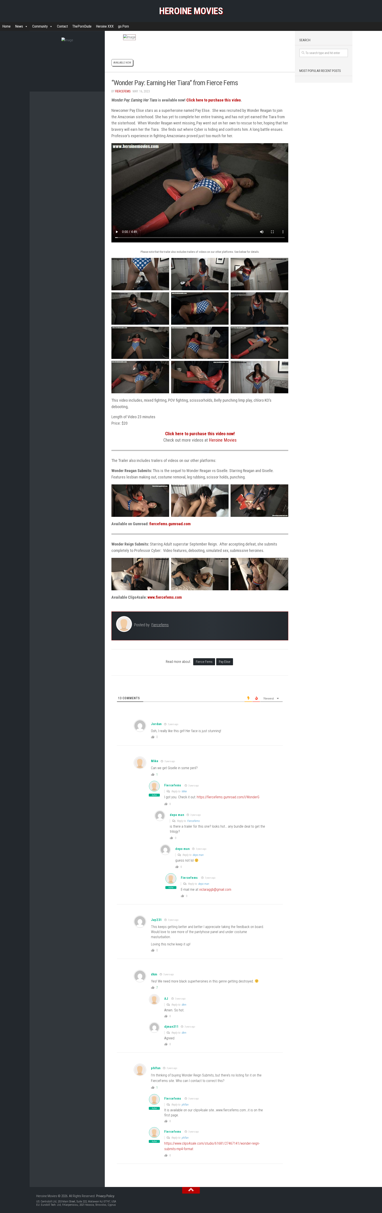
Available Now (122, 62)
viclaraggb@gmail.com (215, 889)
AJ (166, 998)
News (19, 26)
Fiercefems (123, 91)
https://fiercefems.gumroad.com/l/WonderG (228, 797)
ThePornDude (82, 26)
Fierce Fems (204, 662)
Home (6, 26)
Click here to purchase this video (213, 100)
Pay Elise (224, 662)
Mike (155, 761)
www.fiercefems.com (164, 597)
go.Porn (123, 26)
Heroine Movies (191, 11)
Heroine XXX (105, 26)
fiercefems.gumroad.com (170, 523)
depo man (198, 855)
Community (40, 26)
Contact (62, 26)
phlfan (156, 1068)
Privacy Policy (105, 1196)
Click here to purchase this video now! (200, 433)
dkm (184, 1004)
